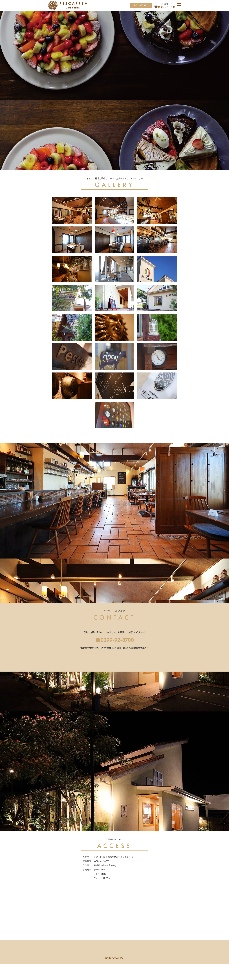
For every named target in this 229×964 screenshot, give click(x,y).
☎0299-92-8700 (114, 640)
